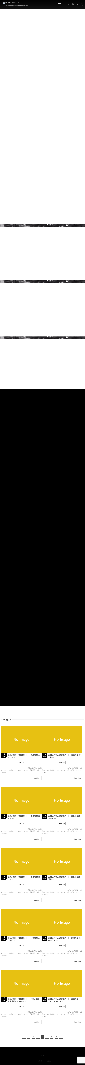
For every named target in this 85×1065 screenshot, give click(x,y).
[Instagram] (72, 4)
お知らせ (21, 763)
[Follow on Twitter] (68, 4)
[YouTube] (77, 4)
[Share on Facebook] (64, 4)
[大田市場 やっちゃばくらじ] (11, 3)
